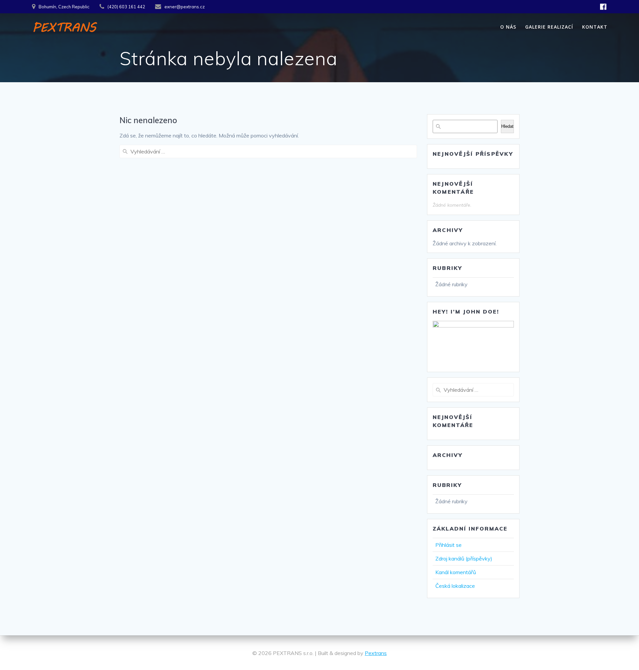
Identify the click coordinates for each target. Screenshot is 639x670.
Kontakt (594, 27)
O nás (508, 27)
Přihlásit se (448, 545)
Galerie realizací (549, 27)
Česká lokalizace (455, 585)
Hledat (507, 126)
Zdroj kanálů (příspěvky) (463, 558)
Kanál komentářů (455, 572)
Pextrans (376, 653)
